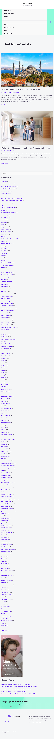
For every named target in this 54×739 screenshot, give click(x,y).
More (2, 470)
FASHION (6, 24)
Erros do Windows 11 (6, 353)
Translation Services (6, 599)
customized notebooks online (8, 308)
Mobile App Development (7, 463)
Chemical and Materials (7, 265)
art (2, 205)
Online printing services (7, 487)
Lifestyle (3, 429)
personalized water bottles (7, 511)
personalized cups (5, 506)
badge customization (6, 231)
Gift (2, 382)
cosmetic (3, 279)
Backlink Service (5, 229)
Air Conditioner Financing (7, 184)
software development (6, 575)
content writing (5, 277)
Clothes (3, 267)
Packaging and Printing (6, 494)
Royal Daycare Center (6, 544)
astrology (3, 210)
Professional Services (6, 532)
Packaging (3, 492)
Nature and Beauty (5, 472)
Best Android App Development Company (11, 238)
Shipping (3, 558)
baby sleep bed (5, 227)
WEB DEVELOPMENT (6, 620)
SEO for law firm (5, 554)
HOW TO (3, 401)
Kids (2, 413)
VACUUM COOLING (6, 611)
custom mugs (4, 291)
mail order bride (5, 449)
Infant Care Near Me (6, 408)
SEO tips (3, 556)
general (3, 379)
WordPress (4, 630)
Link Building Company (6, 434)
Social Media (4, 568)
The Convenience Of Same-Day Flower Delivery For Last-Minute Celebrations (20, 693)
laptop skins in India (6, 415)
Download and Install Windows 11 (9, 327)
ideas (2, 406)
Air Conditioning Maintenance (8, 188)
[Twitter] (8, 721)
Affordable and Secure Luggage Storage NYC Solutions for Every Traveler (19, 686)
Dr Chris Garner (5, 329)
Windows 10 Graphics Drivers (8, 628)
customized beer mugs (7, 303)
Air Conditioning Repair (6, 191)
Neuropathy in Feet (6, 477)
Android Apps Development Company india (11, 200)
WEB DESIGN (4, 618)
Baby (2, 224)
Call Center (4, 253)
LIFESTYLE (4, 432)
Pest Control (4, 513)
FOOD (2, 372)
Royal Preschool (5, 546)
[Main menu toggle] (50, 22)
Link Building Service (6, 437)
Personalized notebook (7, 508)
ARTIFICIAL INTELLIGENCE (8, 208)
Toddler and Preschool (6, 594)
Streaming (3, 582)
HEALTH (5, 21)
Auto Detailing (4, 215)
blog (2, 246)
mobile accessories (6, 461)
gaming (3, 375)
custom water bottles (6, 296)
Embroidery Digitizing (6, 346)
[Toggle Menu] (44, 11)
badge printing (4, 234)
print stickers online (6, 527)
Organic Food (4, 489)
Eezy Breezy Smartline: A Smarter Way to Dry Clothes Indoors (16, 684)
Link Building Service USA (7, 439)
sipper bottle (4, 563)
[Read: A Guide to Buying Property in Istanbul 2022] (27, 69)
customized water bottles (7, 310)
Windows (3, 625)
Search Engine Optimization (8, 549)
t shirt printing (4, 589)
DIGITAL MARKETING (9, 13)
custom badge (4, 284)
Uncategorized (5, 606)
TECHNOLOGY (7, 10)
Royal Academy (5, 539)
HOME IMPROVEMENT (9, 27)
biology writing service (6, 243)
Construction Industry (6, 272)
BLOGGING (4, 92)
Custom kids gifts (5, 289)
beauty (3, 236)
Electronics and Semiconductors (9, 344)
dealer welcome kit (6, 315)
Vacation (3, 609)
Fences (3, 363)
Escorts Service (5, 355)
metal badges (4, 453)
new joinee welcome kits (7, 482)
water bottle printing (6, 616)
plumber (3, 523)
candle (3, 255)
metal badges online (6, 456)
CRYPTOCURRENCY (8, 33)
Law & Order (4, 420)
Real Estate (4, 537)
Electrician (3, 341)
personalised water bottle (7, 504)
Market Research (5, 451)
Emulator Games (5, 348)
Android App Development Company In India (12, 198)
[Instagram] (2, 721)
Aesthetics (4, 181)
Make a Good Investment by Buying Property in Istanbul (25, 148)
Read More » (4, 105)
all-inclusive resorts (6, 193)
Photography (4, 520)
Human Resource (5, 403)
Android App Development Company (10, 196)
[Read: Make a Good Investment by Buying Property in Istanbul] (27, 128)
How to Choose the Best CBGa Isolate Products (13, 691)
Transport (3, 601)
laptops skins (4, 418)
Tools (2, 597)
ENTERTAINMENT (5, 351)
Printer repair (4, 530)
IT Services (4, 410)
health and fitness (5, 389)
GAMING (3, 377)
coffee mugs (4, 270)
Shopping (3, 561)
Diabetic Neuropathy (6, 320)
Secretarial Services (6, 551)
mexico (3, 458)
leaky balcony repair (6, 422)
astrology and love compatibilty (8, 212)
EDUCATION (6, 19)
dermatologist (4, 317)
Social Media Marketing (7, 570)
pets (2, 515)
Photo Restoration (5, 518)
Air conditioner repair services (8, 186)
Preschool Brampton (6, 525)
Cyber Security (5, 313)
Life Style (3, 427)
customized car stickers (7, 305)
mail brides (4, 446)
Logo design (4, 444)
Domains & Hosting (6, 324)
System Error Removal (6, 585)
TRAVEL (5, 30)
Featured (3, 360)
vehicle (3, 613)
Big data (3, 241)
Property (3, 535)
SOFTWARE (4, 573)
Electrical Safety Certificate (8, 339)
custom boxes (4, 286)
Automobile (4, 219)
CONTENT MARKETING (7, 274)
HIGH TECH (4, 391)
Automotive (4, 222)
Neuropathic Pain (5, 475)
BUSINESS (6, 16)
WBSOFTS (27, 3)
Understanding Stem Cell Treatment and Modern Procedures (16, 689)
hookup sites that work (6, 396)
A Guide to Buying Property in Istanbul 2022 (20, 89)
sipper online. (4, 566)
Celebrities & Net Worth (7, 262)
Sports (3, 578)
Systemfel (3, 587)
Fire (2, 367)
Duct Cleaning (4, 334)
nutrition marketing (5, 484)
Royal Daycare (4, 542)
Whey (2, 623)
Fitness (3, 370)
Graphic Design (5, 384)
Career (3, 260)
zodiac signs (4, 632)
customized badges (6, 301)
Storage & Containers (6, 580)
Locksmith (3, 441)
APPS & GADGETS (5, 203)
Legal (2, 425)
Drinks (2, 332)
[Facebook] (5, 721)
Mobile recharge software (7, 465)
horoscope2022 (5, 398)
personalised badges (6, 501)
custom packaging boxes (7, 293)
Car (2, 258)
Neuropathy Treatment (6, 480)
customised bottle (5, 298)
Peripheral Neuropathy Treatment (9, 499)
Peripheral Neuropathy (6, 496)
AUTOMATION (5, 217)
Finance (3, 365)
